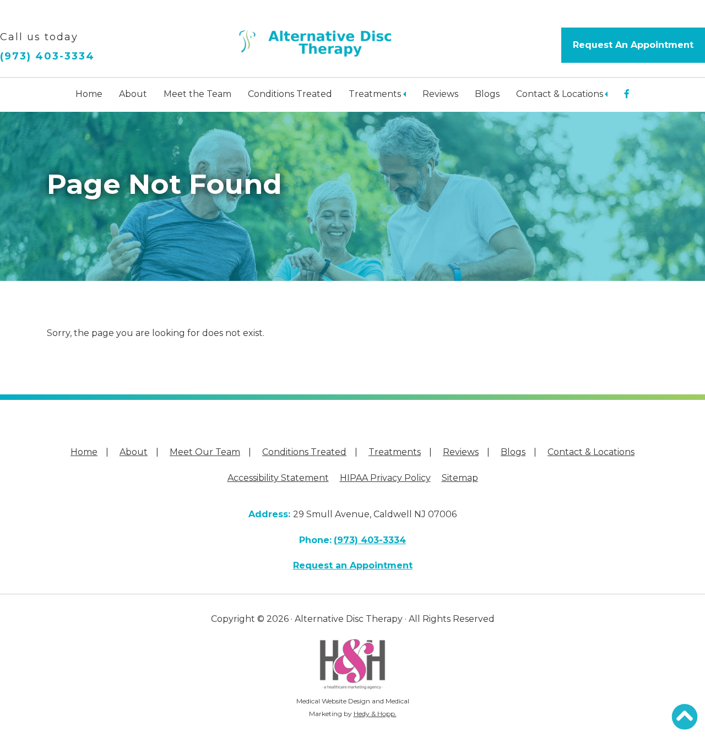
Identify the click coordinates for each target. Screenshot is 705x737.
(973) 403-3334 (47, 56)
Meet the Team (197, 94)
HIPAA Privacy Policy (385, 478)
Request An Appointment (633, 45)
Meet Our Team (205, 452)
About (133, 94)
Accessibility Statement (278, 478)
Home (88, 94)
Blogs (487, 94)
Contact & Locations (559, 94)
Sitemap (460, 478)
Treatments (375, 94)
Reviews (440, 94)
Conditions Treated (290, 94)
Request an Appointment (353, 565)
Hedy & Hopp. (375, 713)
